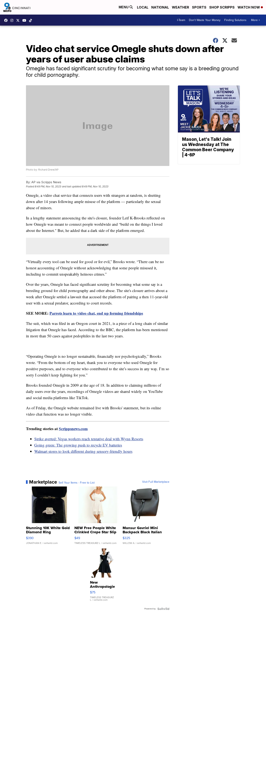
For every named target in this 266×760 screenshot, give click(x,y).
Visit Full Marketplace (155, 481)
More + (255, 20)
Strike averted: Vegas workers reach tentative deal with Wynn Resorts (88, 438)
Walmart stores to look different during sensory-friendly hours (83, 451)
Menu (124, 7)
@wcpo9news (31, 20)
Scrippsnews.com (73, 428)
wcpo (19, 20)
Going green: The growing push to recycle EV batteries (78, 445)
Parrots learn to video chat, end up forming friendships (96, 313)
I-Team (181, 20)
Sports (199, 7)
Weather (180, 7)
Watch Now (249, 7)
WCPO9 (7, 20)
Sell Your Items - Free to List (77, 482)
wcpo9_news (12, 20)
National (160, 7)
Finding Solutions (235, 20)
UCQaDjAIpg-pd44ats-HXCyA (25, 20)
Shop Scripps (222, 7)
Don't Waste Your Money (204, 20)
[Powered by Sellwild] (163, 608)
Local (142, 7)
